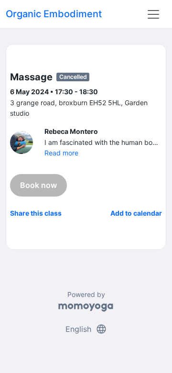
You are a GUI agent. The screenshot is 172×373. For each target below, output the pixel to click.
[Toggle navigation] (153, 14)
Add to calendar (136, 213)
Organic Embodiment (54, 14)
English (86, 329)
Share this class (36, 213)
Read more (61, 153)
